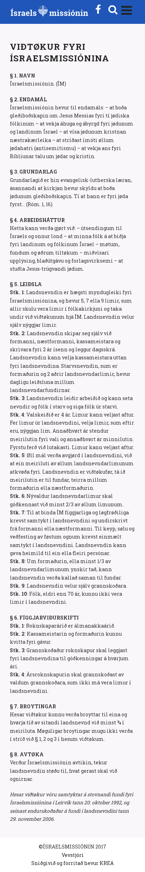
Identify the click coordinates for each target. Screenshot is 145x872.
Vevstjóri (73, 855)
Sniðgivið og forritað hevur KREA (72, 863)
